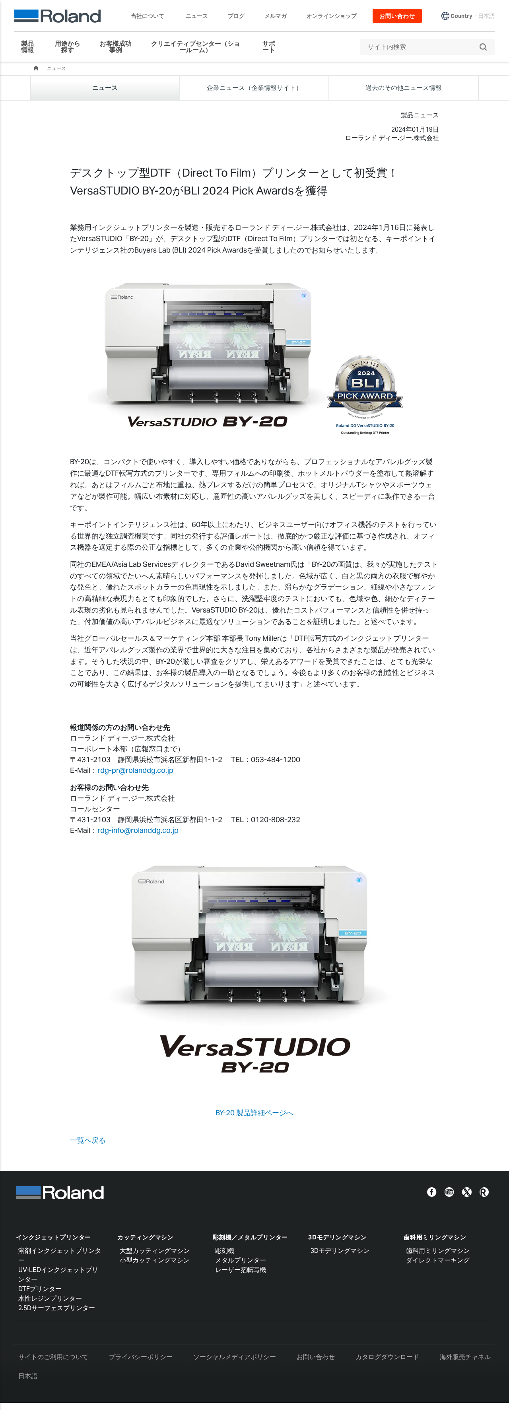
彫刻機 (224, 1251)
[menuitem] (30, 47)
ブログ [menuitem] (236, 15)
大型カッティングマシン (155, 1251)
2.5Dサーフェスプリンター (56, 1308)
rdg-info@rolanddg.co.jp (138, 830)
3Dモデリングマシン (337, 1237)
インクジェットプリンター (53, 1237)
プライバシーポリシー (141, 1357)
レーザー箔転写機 (240, 1270)
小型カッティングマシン (155, 1260)
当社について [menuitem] (147, 15)
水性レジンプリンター (50, 1298)
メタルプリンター (240, 1260)
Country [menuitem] (461, 15)
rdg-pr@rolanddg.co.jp (135, 770)
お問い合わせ (316, 1357)
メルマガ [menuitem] (275, 15)
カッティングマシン (145, 1237)
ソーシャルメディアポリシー (234, 1357)
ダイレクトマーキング (438, 1260)
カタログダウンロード (387, 1357)
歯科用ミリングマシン (435, 1237)
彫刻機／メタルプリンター (250, 1237)
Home (35, 68)
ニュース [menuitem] (197, 15)
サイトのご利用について (53, 1357)
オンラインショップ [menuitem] (332, 15)
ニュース (56, 68)
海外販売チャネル (465, 1357)
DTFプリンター (40, 1289)
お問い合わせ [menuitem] (397, 15)
